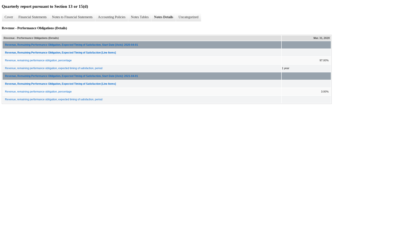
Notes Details (163, 17)
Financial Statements (32, 17)
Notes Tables (140, 17)
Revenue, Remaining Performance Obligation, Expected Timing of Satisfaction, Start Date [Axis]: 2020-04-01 (71, 45)
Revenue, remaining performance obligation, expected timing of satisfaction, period (53, 68)
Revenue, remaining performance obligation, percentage (38, 60)
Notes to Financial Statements (72, 17)
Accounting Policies (111, 17)
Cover (9, 17)
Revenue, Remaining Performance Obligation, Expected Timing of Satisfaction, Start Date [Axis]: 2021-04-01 (71, 76)
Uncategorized (188, 17)
